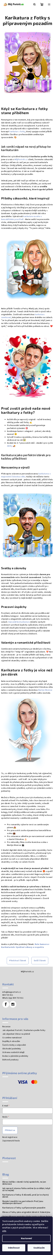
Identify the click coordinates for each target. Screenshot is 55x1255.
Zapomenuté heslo (11, 1140)
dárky (9, 446)
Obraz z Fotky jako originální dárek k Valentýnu (26, 1212)
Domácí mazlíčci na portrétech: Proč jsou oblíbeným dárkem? (22, 1202)
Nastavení (26, 1238)
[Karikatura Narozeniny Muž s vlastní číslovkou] (27, 526)
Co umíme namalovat (12, 1037)
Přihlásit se (10, 1130)
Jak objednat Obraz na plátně (16, 1034)
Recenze (6, 1026)
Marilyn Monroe (45, 690)
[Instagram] (13, 1004)
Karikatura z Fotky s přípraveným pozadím (23, 1208)
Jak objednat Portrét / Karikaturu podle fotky (23, 1030)
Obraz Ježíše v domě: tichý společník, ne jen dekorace (24, 1183)
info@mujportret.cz (11, 992)
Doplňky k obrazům (11, 1041)
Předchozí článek (17, 960)
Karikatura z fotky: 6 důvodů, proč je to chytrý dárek (25, 1196)
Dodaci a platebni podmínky (15, 1056)
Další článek (40, 960)
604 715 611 (7, 995)
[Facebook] (5, 1004)
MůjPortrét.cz (21, 159)
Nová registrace (9, 1137)
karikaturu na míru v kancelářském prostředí (21, 218)
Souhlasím (39, 1247)
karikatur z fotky (17, 131)
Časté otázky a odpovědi (14, 1045)
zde (4, 1231)
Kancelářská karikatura (19, 622)
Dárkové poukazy (10, 1059)
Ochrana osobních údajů (13, 1052)
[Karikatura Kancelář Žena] (27, 268)
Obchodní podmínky (11, 1048)
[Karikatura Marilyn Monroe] (27, 733)
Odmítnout (14, 1247)
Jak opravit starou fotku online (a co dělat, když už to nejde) (26, 1189)
